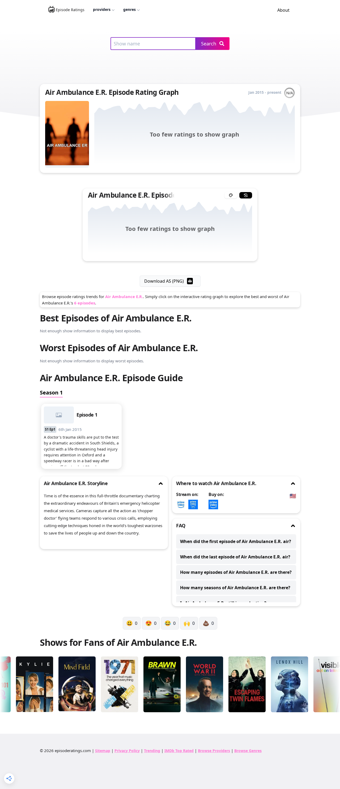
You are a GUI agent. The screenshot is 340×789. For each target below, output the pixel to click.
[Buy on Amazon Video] (215, 504)
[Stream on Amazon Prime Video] (182, 504)
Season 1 (51, 392)
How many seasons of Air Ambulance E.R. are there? (235, 588)
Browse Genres (248, 750)
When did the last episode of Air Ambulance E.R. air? (235, 557)
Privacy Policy (127, 750)
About (283, 10)
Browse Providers (214, 750)
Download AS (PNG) (164, 281)
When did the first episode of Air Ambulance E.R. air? (235, 541)
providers (101, 9)
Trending (152, 750)
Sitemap (102, 750)
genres (129, 9)
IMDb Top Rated (179, 750)
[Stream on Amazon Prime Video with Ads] (194, 504)
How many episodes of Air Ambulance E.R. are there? (236, 572)
